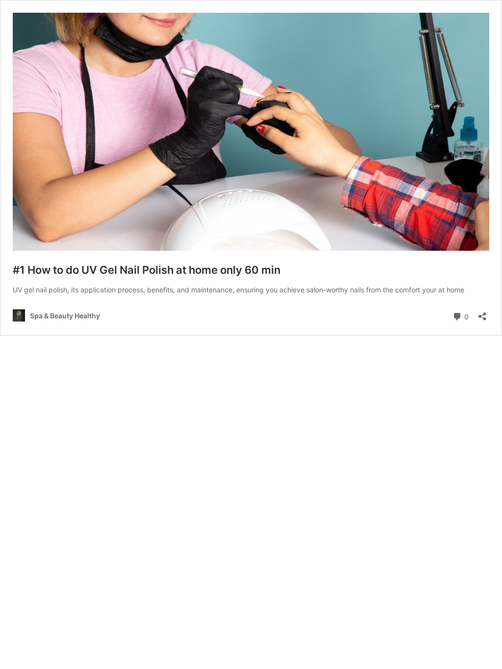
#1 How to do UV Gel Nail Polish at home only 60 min (146, 269)
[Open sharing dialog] (482, 313)
